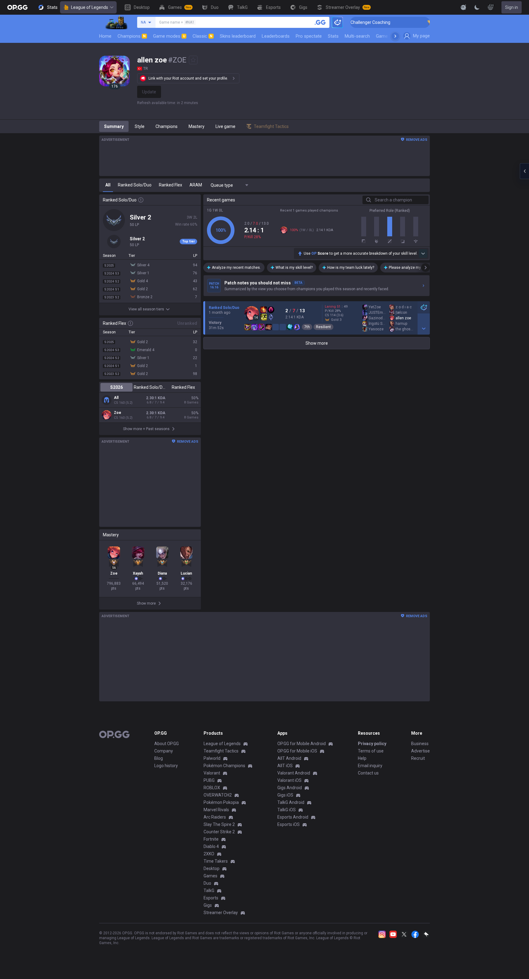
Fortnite (211, 839)
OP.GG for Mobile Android (301, 743)
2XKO (209, 853)
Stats (333, 36)
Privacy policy (372, 743)
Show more (317, 343)
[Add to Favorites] (193, 60)
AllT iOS (285, 765)
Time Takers (216, 861)
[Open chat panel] (524, 171)
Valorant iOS (289, 780)
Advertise (420, 750)
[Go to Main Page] (17, 7)
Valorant (212, 773)
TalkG (209, 890)
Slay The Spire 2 (219, 824)
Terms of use (371, 750)
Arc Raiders (215, 817)
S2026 (116, 387)
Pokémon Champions (224, 765)
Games (210, 875)
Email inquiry (370, 765)
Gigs (208, 905)
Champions (132, 36)
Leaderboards (276, 36)
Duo (207, 883)
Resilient (323, 327)
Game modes (169, 36)
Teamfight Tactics (221, 750)
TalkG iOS (286, 809)
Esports (211, 897)
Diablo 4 (211, 846)
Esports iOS (288, 824)
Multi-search (357, 36)
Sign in (511, 7)
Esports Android (292, 817)
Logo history (166, 765)
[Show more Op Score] (423, 253)
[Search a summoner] (320, 22)
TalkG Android (290, 802)
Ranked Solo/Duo (150, 387)
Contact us (368, 773)
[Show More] (463, 7)
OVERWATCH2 (218, 795)
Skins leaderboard (238, 36)
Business (420, 743)
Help (362, 758)
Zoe (117, 413)
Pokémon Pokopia (221, 802)
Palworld (212, 758)
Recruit (418, 758)
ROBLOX (212, 787)
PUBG (209, 780)
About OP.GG (166, 743)
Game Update (389, 36)
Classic (202, 36)
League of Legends (89, 7)
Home (105, 36)
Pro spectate (309, 36)
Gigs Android (289, 787)
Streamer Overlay (221, 912)
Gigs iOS (285, 795)
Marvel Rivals (216, 809)
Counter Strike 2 (219, 831)
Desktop (211, 868)
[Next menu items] (395, 36)
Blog (158, 758)
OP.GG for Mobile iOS (297, 750)
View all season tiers (146, 309)
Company (163, 750)
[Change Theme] (477, 7)
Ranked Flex (183, 387)
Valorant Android (293, 773)
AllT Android (289, 758)
